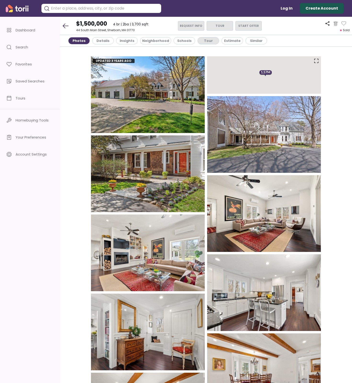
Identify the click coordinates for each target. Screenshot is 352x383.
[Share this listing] (327, 23)
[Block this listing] (335, 23)
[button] (30, 30)
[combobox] (105, 8)
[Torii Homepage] (20, 8)
